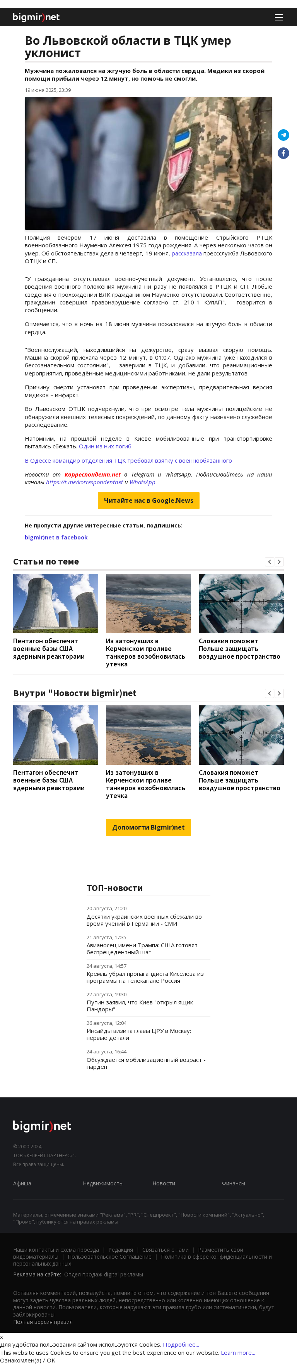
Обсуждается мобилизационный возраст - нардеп (146, 1063)
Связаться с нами (165, 1249)
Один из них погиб (105, 446)
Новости (163, 1183)
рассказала (187, 253)
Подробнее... (181, 1344)
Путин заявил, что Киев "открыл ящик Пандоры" (140, 1005)
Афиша (22, 1183)
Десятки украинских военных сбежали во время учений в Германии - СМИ (144, 920)
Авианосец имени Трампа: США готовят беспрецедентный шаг (142, 948)
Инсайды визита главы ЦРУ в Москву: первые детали (139, 1034)
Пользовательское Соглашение (110, 1256)
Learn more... (238, 1352)
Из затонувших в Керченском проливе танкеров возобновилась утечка (145, 652)
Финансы (233, 1183)
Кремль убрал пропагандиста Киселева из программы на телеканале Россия (145, 977)
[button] (269, 561)
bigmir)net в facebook (56, 537)
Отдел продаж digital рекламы (103, 1274)
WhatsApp (142, 482)
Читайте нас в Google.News (148, 500)
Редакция (120, 1249)
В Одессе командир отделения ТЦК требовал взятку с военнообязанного (128, 460)
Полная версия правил (43, 1321)
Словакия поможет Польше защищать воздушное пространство (239, 648)
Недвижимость (103, 1183)
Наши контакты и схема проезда (56, 1249)
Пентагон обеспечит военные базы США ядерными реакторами (49, 648)
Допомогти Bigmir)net (148, 827)
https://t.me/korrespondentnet (84, 482)
